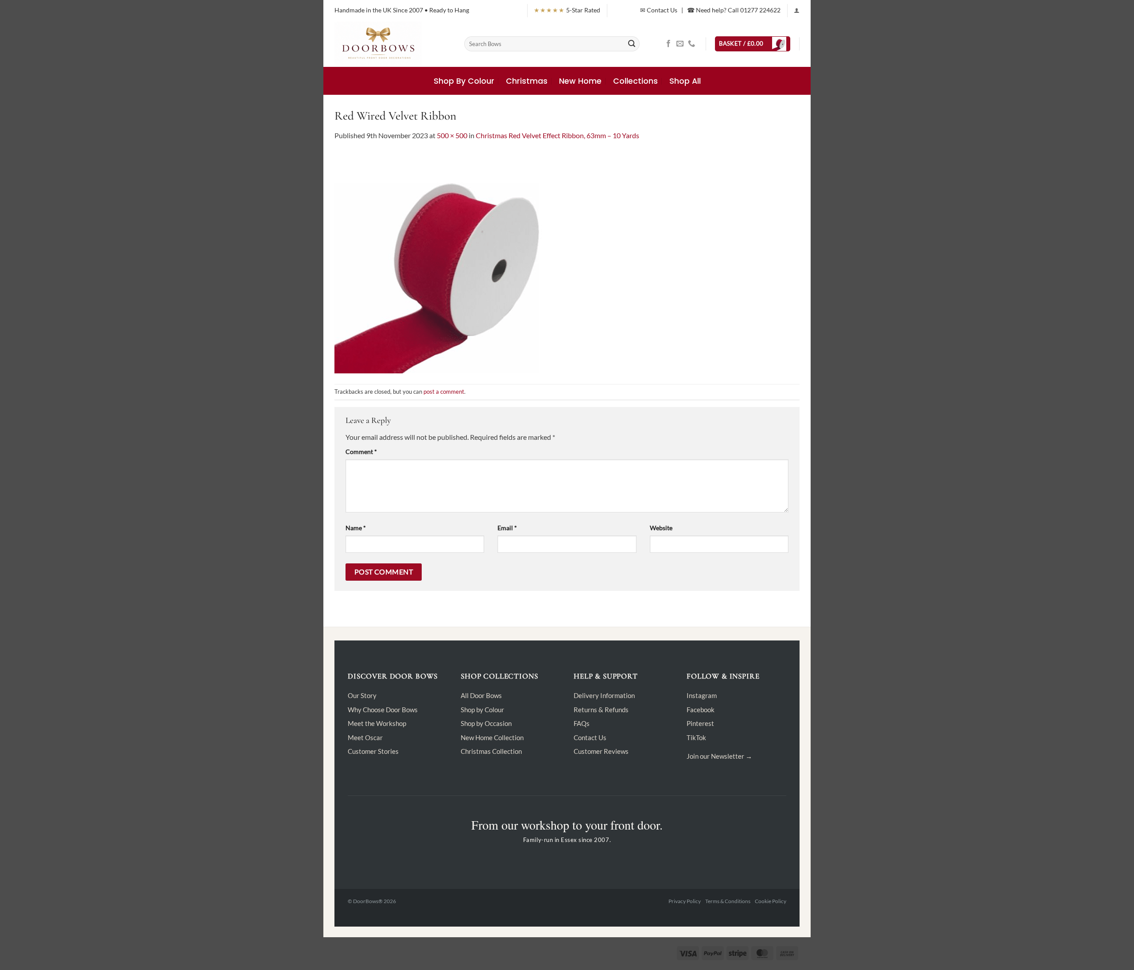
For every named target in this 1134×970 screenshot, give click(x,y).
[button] (797, 10)
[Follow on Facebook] (668, 44)
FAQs (582, 723)
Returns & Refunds (601, 710)
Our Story (362, 695)
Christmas (527, 81)
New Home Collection (492, 737)
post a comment (443, 391)
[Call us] (691, 44)
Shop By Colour (464, 81)
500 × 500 (452, 135)
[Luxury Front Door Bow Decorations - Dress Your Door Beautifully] (392, 44)
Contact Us (590, 737)
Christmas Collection (491, 751)
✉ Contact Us (658, 10)
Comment (361, 451)
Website (661, 528)
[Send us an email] (680, 44)
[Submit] (631, 43)
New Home (580, 81)
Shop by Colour (482, 710)
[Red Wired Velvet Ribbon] (445, 261)
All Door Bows (481, 695)
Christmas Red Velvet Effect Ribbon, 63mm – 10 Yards (557, 135)
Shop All (685, 81)
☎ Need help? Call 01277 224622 (734, 10)
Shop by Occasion (486, 723)
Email (507, 528)
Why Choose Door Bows (383, 710)
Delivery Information (604, 695)
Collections (635, 81)
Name (356, 528)
